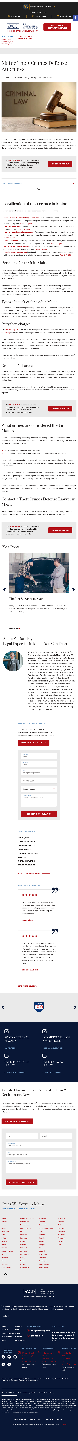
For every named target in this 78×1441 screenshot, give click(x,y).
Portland (42, 1235)
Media (17, 1333)
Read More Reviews (27, 986)
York (59, 1245)
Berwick (4, 1241)
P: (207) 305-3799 (69, 1364)
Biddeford (5, 1248)
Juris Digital (63, 1424)
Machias (23, 1264)
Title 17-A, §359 (9, 238)
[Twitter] (9, 1357)
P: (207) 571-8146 (29, 1361)
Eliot (21, 1231)
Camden (5, 1264)
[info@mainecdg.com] (28, 1330)
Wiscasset (61, 1238)
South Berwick (44, 1264)
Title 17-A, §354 (24, 229)
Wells (59, 1225)
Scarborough (43, 1254)
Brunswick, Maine (7, 44)
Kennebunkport (25, 1254)
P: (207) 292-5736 (49, 1361)
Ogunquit (42, 1225)
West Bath (61, 1228)
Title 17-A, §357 (57, 243)
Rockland (42, 1241)
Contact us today (59, 1338)
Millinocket (42, 1218)
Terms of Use (35, 1419)
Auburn (4, 1222)
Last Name (25, 762)
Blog (17, 1330)
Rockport (42, 1245)
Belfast (4, 1238)
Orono (41, 1231)
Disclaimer (49, 1419)
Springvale (61, 1218)
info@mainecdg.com (40, 1330)
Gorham (23, 1245)
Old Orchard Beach (46, 1228)
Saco (41, 1248)
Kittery (22, 1258)
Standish (61, 1222)
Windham (61, 1235)
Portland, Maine (7, 40)
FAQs (3, 1340)
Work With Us (65, 16)
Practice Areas (8, 1333)
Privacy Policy (20, 1419)
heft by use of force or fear (15, 252)
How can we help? (27, 795)
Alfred (4, 1218)
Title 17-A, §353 (26, 223)
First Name (25, 754)
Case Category (26, 787)
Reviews (18, 1326)
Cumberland (24, 1222)
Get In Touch (40, 16)
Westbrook (61, 1231)
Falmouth (23, 1235)
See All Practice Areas (29, 873)
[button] (73, 184)
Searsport (42, 1258)
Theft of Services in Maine (27, 599)
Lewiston (23, 1261)
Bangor (4, 1228)
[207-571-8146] (28, 1336)
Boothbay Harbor (7, 1251)
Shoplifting (6, 332)
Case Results (7, 1337)
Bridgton (4, 1254)
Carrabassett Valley (27, 1218)
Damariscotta (25, 1225)
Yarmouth (61, 1241)
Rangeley (42, 1238)
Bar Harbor (5, 1231)
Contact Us (20, 1340)
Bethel (4, 1245)
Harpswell (23, 1248)
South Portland (44, 1267)
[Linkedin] (15, 1357)
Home (4, 1326)
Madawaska (24, 1267)
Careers (18, 1337)
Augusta (4, 1225)
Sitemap (60, 1419)
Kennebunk (24, 1251)
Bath (3, 1235)
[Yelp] (3, 1364)
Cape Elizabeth (7, 1267)
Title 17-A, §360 (41, 249)
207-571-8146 (14, 160)
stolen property (12, 330)
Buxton (4, 1261)
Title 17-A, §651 (65, 255)
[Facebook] (3, 1357)
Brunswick (5, 1258)
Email (24, 770)
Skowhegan (43, 1261)
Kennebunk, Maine (8, 42)
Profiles (5, 1330)
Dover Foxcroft (25, 1228)
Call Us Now (15, 16)
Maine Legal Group (39, 12)
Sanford (42, 1251)
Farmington (24, 1238)
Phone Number (11, 1143)
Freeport (23, 1241)
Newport (42, 1222)
